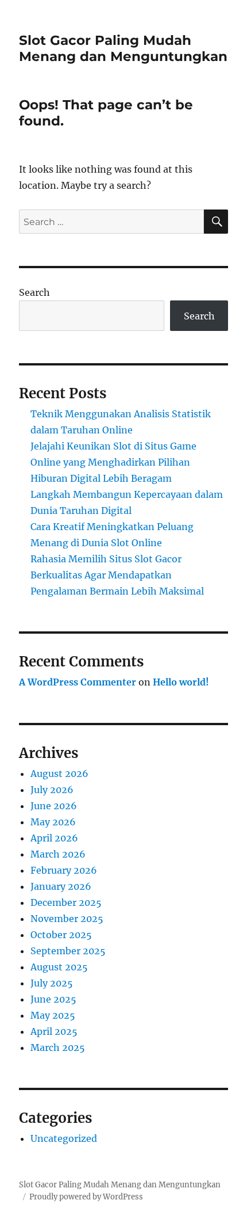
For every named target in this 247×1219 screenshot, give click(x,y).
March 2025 (57, 1047)
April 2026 (54, 838)
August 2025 (59, 967)
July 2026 (52, 789)
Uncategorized (63, 1138)
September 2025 (68, 951)
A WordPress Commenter (77, 682)
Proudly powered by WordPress (86, 1197)
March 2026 (58, 854)
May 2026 (53, 822)
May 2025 (52, 1015)
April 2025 (54, 1031)
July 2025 (51, 983)
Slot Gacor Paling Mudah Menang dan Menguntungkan (123, 48)
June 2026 (53, 806)
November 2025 (66, 918)
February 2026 (63, 870)
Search (34, 292)
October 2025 (61, 934)
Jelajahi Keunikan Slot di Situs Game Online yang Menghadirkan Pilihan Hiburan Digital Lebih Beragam (113, 462)
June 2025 (53, 999)
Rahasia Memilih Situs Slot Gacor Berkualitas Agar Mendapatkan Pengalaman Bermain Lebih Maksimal (117, 575)
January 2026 (60, 886)
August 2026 (59, 773)
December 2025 (66, 902)
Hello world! (181, 682)
